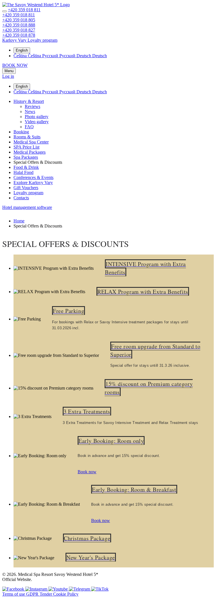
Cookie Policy (65, 594)
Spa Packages (26, 157)
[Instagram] (36, 589)
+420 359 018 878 (18, 35)
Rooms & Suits (27, 136)
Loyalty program (28, 192)
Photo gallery (36, 116)
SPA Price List (26, 147)
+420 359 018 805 (18, 19)
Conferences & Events (33, 177)
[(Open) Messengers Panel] (4, 11)
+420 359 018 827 (18, 30)
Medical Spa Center (31, 142)
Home (19, 220)
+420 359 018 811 (24, 9)
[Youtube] (58, 589)
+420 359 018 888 (18, 25)
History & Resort (29, 101)
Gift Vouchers (26, 187)
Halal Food (23, 172)
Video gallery (37, 121)
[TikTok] (100, 589)
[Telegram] (80, 589)
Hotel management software (27, 207)
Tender (46, 594)
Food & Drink (26, 167)
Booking (21, 131)
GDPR (33, 594)
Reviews (32, 106)
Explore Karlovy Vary (33, 182)
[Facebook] (13, 589)
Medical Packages (30, 152)
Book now (87, 471)
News (30, 111)
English (22, 50)
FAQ (29, 126)
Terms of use (14, 594)
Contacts (21, 197)
